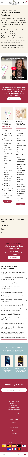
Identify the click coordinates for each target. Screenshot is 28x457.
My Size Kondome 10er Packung (7, 369)
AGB (14, 425)
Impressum (14, 433)
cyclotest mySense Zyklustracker (6, 123)
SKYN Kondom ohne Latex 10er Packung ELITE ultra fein (21, 370)
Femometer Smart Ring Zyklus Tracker (20, 123)
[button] (7, 118)
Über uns (14, 430)
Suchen (14, 422)
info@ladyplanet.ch (14, 409)
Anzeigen (7, 201)
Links (14, 436)
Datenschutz (14, 427)
